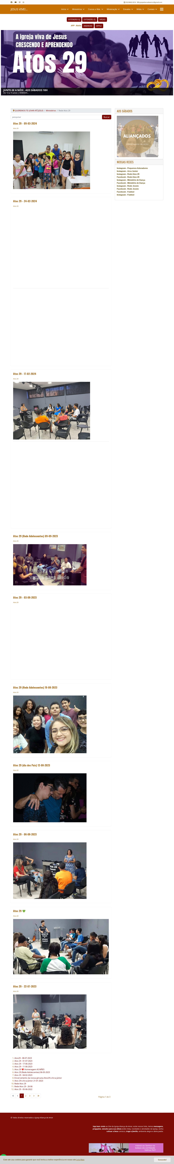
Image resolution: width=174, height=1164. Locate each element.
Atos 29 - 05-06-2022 (23, 1089)
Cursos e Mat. (94, 9)
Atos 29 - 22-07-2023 (24, 986)
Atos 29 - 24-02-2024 (25, 201)
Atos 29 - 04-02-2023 (23, 1075)
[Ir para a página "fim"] (38, 1096)
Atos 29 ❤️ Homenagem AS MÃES (29, 1069)
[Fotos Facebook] (61, 564)
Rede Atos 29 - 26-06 (23, 1086)
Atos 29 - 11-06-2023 (23, 1066)
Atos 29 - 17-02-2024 (24, 374)
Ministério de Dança (136, 183)
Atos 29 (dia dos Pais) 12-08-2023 (31, 765)
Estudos (126, 9)
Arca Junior (132, 171)
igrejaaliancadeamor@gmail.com (150, 2)
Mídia (139, 9)
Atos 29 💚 (19, 911)
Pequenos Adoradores (137, 168)
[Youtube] (16, 2)
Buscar (107, 117)
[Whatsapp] (23, 2)
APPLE (99, 26)
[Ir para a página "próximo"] (34, 1096)
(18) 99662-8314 (130, 2)
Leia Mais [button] (80, 1160)
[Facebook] (11, 2)
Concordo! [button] (162, 1160)
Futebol (130, 192)
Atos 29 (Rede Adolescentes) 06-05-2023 (32, 1072)
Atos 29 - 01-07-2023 (23, 1061)
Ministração (112, 9)
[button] (165, 62)
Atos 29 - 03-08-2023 (25, 597)
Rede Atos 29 (20, 1083)
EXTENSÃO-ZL (90, 19)
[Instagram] (19, 2)
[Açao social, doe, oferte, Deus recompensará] (126, 1148)
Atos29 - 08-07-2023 (23, 1058)
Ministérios (77, 9)
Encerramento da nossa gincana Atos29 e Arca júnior (38, 1078)
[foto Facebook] (61, 160)
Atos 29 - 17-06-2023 (23, 1063)
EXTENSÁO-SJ (74, 19)
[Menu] (161, 9)
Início (63, 9)
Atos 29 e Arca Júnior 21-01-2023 (28, 1080)
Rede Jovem (133, 186)
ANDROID (88, 26)
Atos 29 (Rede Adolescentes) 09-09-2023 (35, 536)
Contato (151, 9)
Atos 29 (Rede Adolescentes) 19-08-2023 (35, 687)
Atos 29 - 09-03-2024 (25, 123)
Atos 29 (15, 128)
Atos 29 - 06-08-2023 (25, 834)
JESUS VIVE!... (19, 9)
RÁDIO (102, 19)
